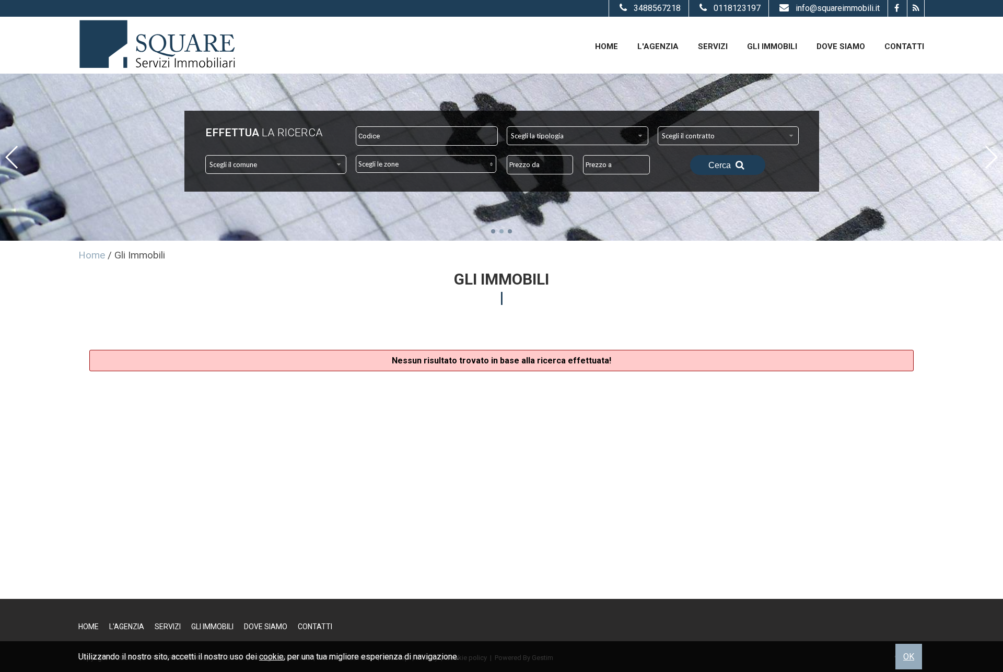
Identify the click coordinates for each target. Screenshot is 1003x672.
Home (606, 46)
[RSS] (915, 8)
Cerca (720, 165)
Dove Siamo (841, 46)
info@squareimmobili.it (838, 8)
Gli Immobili (772, 46)
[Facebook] (896, 8)
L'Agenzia (658, 46)
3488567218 (657, 8)
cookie (271, 657)
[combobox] (577, 135)
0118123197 (737, 8)
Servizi (713, 46)
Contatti (904, 46)
